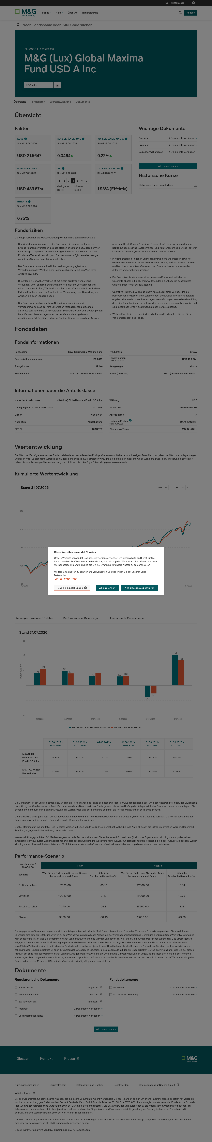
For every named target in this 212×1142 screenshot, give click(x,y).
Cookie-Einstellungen (70, 588)
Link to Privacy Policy (66, 578)
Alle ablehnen (107, 588)
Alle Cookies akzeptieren (139, 588)
